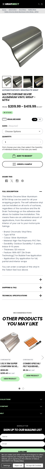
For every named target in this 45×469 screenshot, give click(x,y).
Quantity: (7, 137)
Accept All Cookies (33, 465)
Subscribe (22, 451)
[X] (11, 181)
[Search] (39, 4)
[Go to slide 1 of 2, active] (19, 388)
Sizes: (10, 126)
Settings (6, 465)
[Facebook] (6, 181)
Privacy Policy (18, 461)
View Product (10, 379)
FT (40, 119)
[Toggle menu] (3, 4)
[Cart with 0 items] (42, 4)
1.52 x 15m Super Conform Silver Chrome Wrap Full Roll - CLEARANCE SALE (9, 365)
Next (42, 357)
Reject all (18, 465)
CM (35, 119)
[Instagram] (17, 181)
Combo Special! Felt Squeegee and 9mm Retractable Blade (32, 365)
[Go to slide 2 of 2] (23, 388)
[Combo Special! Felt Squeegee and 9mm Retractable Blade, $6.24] (32, 343)
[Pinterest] (22, 181)
